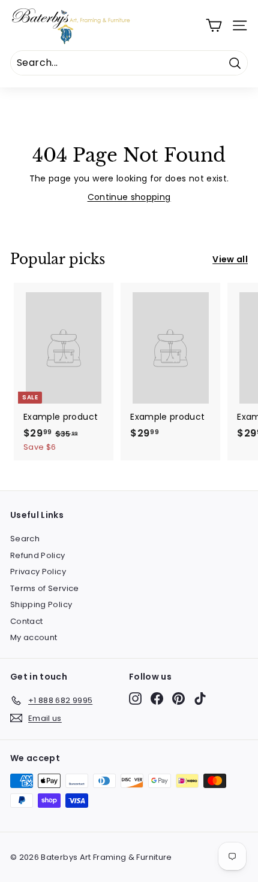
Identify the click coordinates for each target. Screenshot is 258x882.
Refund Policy (37, 555)
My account (34, 637)
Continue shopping (129, 197)
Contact (26, 621)
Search (25, 538)
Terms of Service (44, 588)
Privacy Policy (38, 571)
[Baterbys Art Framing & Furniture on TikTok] (200, 698)
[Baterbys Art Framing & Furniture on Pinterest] (178, 698)
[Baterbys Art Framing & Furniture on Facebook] (157, 698)
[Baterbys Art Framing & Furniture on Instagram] (135, 698)
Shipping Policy (41, 604)
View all (230, 259)
